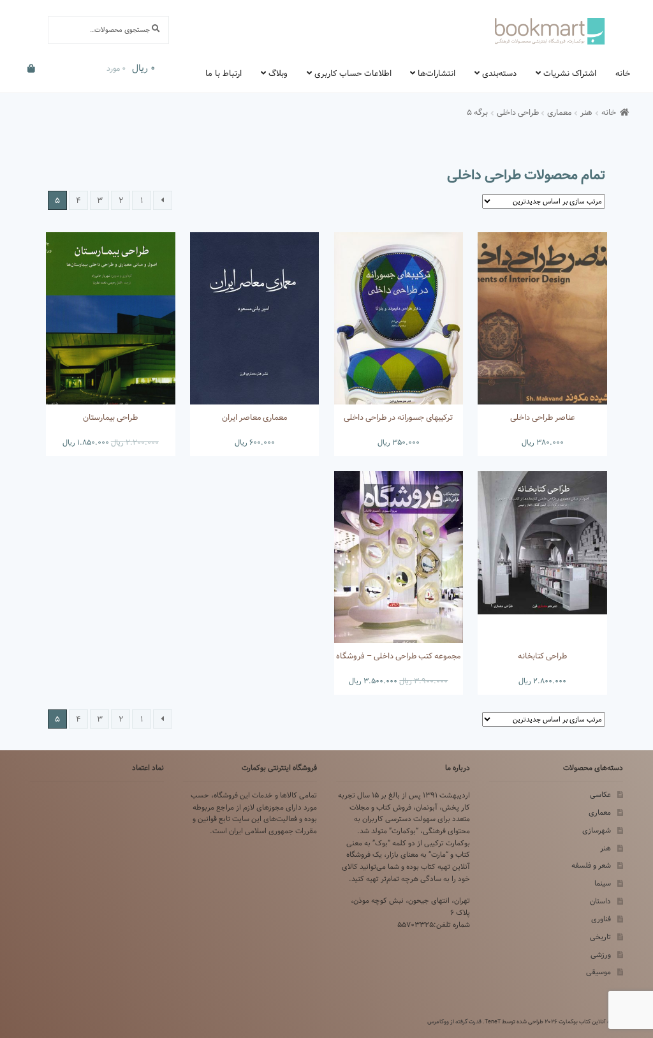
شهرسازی (596, 830)
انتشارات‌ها (436, 73)
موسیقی (598, 972)
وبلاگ (278, 73)
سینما (602, 883)
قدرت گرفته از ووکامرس (454, 1021)
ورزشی (601, 955)
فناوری (601, 919)
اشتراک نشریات (569, 73)
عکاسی (600, 795)
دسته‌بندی (499, 73)
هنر (586, 112)
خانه (622, 73)
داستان (600, 901)
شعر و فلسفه (591, 865)
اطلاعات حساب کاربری (353, 73)
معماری (559, 112)
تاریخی (600, 937)
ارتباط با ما (223, 73)
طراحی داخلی (518, 112)
